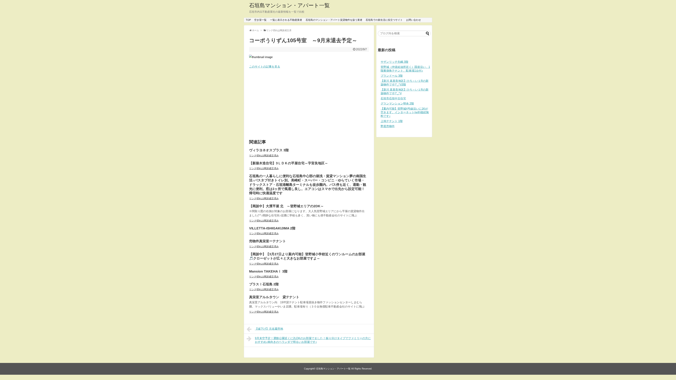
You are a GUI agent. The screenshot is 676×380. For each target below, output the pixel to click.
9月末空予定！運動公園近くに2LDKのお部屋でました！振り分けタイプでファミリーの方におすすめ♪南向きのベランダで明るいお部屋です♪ (313, 340)
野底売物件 (388, 126)
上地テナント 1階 (392, 121)
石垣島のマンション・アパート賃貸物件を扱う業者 (334, 19)
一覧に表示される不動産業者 (286, 19)
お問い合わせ (413, 19)
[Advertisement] (309, 104)
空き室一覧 (260, 19)
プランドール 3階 (392, 75)
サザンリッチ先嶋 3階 (394, 61)
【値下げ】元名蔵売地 (269, 328)
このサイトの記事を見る (264, 66)
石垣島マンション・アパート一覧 (289, 5)
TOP (248, 19)
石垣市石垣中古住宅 (393, 98)
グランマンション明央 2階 (397, 103)
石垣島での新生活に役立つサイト (384, 19)
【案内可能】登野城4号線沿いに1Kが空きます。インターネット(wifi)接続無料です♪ (405, 112)
